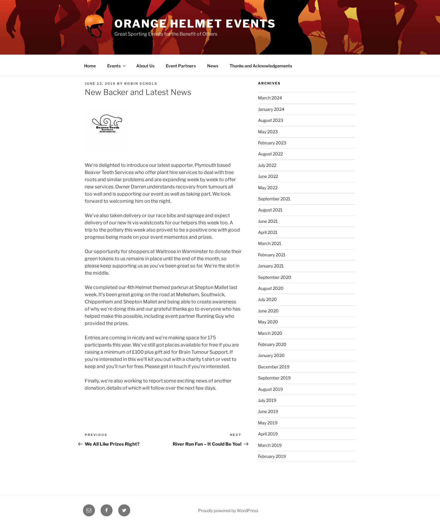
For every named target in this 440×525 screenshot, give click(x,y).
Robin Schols (140, 83)
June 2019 (268, 411)
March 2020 (270, 333)
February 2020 (272, 344)
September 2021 (274, 198)
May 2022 (267, 187)
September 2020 (274, 277)
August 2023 (270, 120)
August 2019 (270, 389)
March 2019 (270, 445)
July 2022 (267, 165)
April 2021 (267, 232)
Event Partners (181, 65)
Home (90, 65)
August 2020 (270, 288)
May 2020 (268, 321)
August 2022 (270, 153)
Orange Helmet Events (195, 23)
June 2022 (268, 176)
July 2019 (267, 400)
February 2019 (272, 456)
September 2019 (274, 377)
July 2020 (267, 299)
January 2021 (271, 265)
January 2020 (271, 355)
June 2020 (268, 310)
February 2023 (272, 142)
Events (114, 65)
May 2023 (268, 131)
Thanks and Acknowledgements (261, 65)
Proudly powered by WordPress (228, 510)
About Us (145, 65)
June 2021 (268, 221)
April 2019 (268, 433)
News (212, 65)
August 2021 (270, 209)
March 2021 (269, 243)
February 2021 (272, 254)
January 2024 (271, 109)
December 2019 (273, 366)
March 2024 (270, 97)
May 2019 (267, 422)
